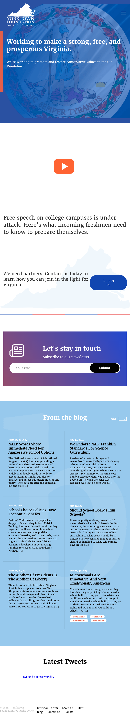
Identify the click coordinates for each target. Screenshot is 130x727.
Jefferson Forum (47, 708)
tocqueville (98, 621)
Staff (80, 708)
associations (79, 617)
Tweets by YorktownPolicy (38, 676)
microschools (79, 621)
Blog (40, 712)
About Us (67, 708)
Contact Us (108, 283)
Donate (68, 712)
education (97, 617)
